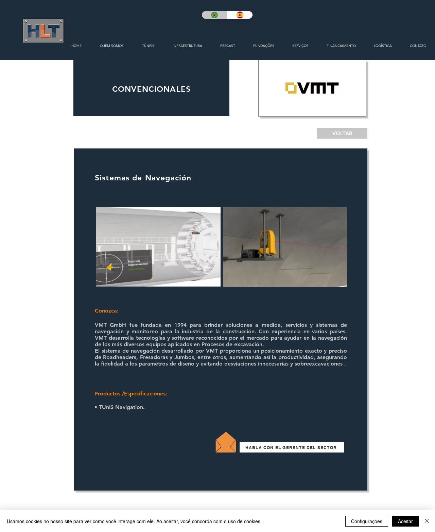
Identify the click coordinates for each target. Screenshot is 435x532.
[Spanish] (240, 15)
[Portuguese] (214, 15)
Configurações (366, 521)
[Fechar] (427, 521)
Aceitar (405, 521)
